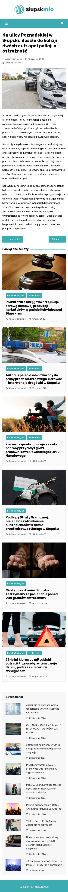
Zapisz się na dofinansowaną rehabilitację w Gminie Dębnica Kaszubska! (42, 709)
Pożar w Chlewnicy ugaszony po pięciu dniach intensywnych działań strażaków (43, 788)
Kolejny (55, 239)
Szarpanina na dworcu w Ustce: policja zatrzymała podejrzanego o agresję (44, 748)
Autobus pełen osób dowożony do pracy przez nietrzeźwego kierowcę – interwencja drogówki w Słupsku (34, 379)
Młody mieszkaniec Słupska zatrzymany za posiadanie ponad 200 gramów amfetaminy (32, 594)
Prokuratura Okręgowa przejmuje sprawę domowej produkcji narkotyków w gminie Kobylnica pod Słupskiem (34, 307)
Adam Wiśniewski (13, 59)
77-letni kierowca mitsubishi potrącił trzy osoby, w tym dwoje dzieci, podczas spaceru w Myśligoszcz (31, 665)
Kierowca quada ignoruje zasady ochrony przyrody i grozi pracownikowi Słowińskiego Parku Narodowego (33, 450)
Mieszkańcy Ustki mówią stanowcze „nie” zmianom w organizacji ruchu (41, 769)
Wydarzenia (34, 295)
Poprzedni (14, 239)
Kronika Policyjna (14, 63)
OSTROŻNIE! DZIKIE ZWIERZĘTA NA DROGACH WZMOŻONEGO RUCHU (43, 729)
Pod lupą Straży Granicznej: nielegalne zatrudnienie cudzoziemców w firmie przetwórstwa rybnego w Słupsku (32, 523)
